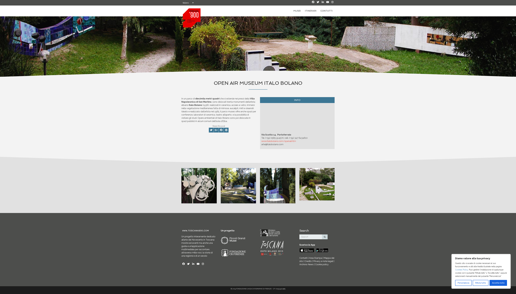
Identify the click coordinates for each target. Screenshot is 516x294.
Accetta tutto (498, 283)
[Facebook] (313, 2)
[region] (481, 271)
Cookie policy (322, 264)
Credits (308, 261)
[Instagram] (332, 2)
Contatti (326, 11)
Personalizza (463, 283)
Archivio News (306, 264)
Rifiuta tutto (480, 283)
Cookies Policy (461, 270)
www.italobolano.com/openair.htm (278, 141)
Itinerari (310, 11)
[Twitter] (318, 2)
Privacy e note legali (323, 261)
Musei (297, 11)
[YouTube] (327, 2)
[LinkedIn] (323, 2)
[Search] (325, 236)
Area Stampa (315, 258)
